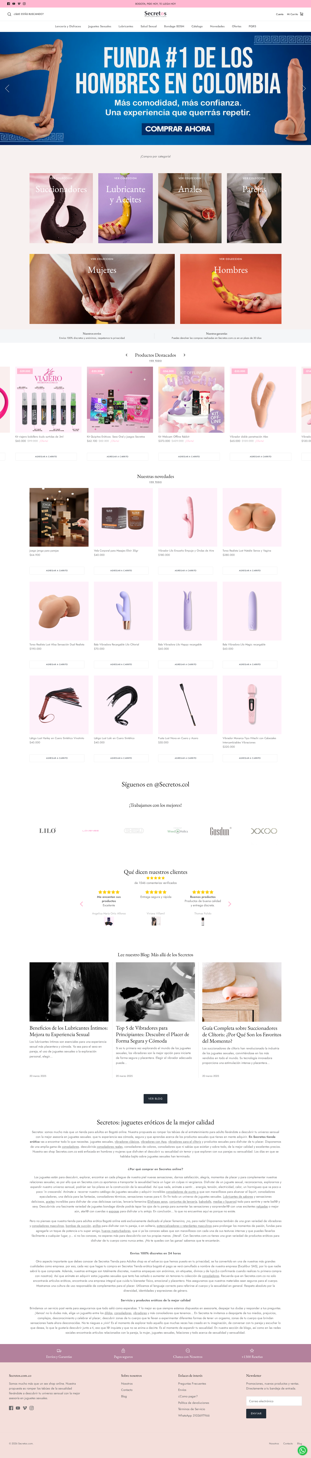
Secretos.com (25, 1443)
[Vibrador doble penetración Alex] (263, 400)
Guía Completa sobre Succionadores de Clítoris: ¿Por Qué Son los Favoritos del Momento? (241, 1034)
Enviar (256, 1413)
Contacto (126, 1390)
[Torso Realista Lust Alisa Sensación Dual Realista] (59, 611)
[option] (155, 88)
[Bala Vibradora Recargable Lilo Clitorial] (123, 611)
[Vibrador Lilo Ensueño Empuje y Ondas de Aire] (187, 517)
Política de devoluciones (193, 1403)
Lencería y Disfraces (68, 26)
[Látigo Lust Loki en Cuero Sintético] (123, 705)
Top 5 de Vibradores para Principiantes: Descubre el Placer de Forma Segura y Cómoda (152, 1034)
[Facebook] (8, 3)
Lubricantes (126, 26)
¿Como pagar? (188, 1396)
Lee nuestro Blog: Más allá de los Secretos (155, 954)
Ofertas (236, 26)
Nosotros (127, 1383)
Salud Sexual (149, 26)
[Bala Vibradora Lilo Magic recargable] (252, 611)
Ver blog (155, 1099)
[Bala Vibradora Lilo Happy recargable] (187, 611)
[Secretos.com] (155, 14)
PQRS (252, 26)
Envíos (182, 1390)
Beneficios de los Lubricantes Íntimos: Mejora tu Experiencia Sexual (69, 1031)
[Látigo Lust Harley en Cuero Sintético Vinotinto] (59, 705)
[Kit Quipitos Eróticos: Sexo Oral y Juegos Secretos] (120, 400)
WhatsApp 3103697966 (194, 1415)
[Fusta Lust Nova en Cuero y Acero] (187, 705)
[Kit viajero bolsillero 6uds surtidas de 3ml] (48, 400)
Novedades (217, 26)
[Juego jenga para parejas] (59, 517)
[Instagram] (24, 3)
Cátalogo (197, 26)
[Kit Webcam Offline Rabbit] (191, 400)
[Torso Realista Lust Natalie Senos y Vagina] (252, 517)
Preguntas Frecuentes (192, 1383)
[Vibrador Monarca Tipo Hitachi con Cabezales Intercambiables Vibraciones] (252, 705)
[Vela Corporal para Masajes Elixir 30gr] (123, 517)
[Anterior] (7, 88)
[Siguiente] (304, 88)
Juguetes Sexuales (99, 26)
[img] (155, 877)
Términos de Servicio (191, 1409)
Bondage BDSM (174, 26)
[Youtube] (13, 3)
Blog (124, 1396)
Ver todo (155, 361)
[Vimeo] (19, 3)
